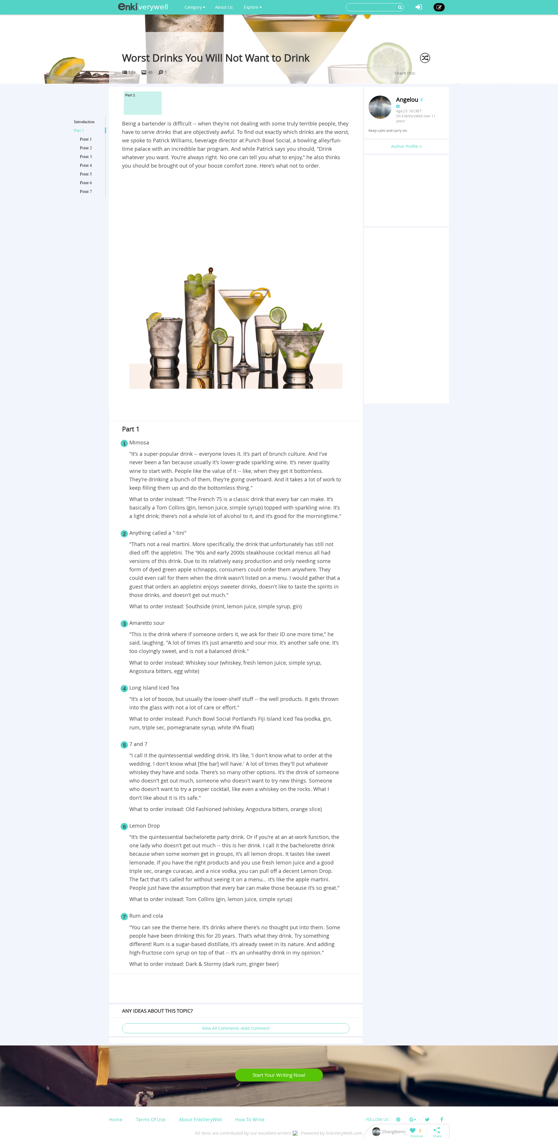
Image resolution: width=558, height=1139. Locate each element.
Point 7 (86, 191)
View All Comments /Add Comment (236, 1028)
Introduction (84, 121)
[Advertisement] (236, 213)
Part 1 (79, 130)
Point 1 (86, 139)
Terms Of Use (150, 1119)
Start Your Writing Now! (279, 1075)
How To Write (249, 1119)
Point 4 (86, 165)
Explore (252, 7)
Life (132, 72)
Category (194, 7)
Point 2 (86, 147)
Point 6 (86, 182)
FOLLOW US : (378, 1119)
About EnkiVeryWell (200, 1119)
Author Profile (405, 146)
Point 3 (86, 156)
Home (115, 1119)
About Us (224, 7)
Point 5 (86, 174)
